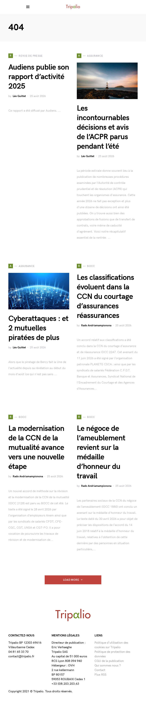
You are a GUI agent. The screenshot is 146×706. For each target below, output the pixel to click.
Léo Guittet (19, 96)
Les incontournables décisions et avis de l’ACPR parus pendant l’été (103, 127)
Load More (71, 579)
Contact (99, 670)
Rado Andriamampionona (96, 325)
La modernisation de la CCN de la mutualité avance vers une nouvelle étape (36, 447)
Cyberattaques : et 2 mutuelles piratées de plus (38, 328)
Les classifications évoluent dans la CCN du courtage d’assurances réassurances (105, 296)
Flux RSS (100, 675)
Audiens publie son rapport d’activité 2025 (38, 77)
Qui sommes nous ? (107, 665)
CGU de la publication (109, 661)
